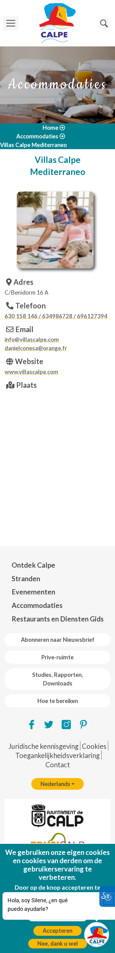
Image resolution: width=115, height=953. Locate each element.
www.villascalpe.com (31, 371)
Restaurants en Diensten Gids (58, 619)
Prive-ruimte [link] (57, 657)
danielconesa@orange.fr (36, 348)
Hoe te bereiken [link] (57, 700)
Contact (57, 764)
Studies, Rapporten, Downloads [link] (57, 679)
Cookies (94, 746)
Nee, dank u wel (57, 943)
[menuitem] (58, 565)
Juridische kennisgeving (43, 746)
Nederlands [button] (55, 783)
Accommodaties (37, 136)
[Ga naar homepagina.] (57, 23)
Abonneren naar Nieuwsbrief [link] (57, 639)
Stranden (26, 578)
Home (50, 127)
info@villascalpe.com (32, 339)
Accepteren (57, 930)
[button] (104, 23)
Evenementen (33, 592)
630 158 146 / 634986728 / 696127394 (56, 316)
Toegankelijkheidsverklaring (57, 755)
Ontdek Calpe (33, 565)
